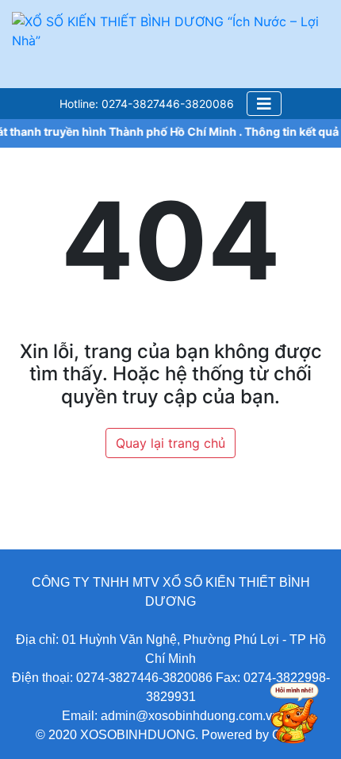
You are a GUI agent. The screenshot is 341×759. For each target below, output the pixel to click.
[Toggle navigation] (264, 103)
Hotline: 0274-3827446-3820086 (146, 103)
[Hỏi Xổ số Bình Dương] (287, 716)
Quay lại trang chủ (170, 443)
